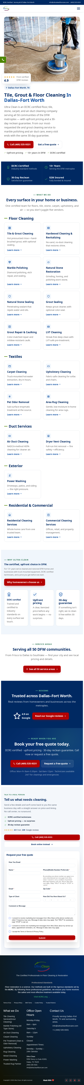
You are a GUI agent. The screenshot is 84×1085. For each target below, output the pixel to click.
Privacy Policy (38, 931)
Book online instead (40, 844)
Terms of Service (26, 931)
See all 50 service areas (42, 669)
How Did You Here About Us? (54, 896)
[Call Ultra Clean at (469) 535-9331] (3, 60)
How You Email (14, 862)
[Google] (79, 1080)
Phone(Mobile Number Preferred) (56, 870)
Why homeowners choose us (23, 582)
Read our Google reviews (49, 715)
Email (11, 889)
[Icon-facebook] (66, 1080)
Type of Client (14, 896)
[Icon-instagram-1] (70, 1080)
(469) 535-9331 (76, 2)
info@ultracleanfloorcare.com (59, 2)
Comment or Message (17, 906)
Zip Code (47, 889)
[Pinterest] (74, 1080)
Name (11, 870)
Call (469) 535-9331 (20, 144)
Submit (42, 938)
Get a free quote (47, 144)
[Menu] (78, 8)
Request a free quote (56, 763)
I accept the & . (28, 931)
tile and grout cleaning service (34, 127)
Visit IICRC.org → (42, 997)
